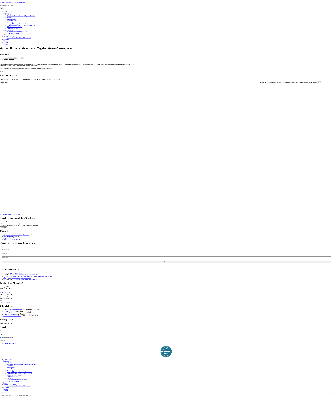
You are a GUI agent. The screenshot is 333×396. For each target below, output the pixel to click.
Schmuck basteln (11, 19)
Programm (6, 13)
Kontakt (5, 44)
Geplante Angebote (12, 28)
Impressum (28, 395)
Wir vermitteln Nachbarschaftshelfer (17, 31)
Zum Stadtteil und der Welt (10, 239)
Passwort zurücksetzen (9, 343)
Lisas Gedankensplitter (9, 236)
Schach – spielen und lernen (14, 27)
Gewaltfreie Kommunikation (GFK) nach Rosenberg (21, 16)
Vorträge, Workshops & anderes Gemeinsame (19, 24)
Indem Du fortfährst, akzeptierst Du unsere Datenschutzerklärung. (20, 225)
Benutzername (4, 331)
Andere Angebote (8, 30)
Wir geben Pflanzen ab (13, 33)
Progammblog (7, 238)
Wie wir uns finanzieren (9, 36)
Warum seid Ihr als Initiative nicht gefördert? (19, 38)
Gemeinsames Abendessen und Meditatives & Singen (21, 25)
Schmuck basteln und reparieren (12, 316)
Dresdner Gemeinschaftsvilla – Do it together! (12, 2)
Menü (2, 8)
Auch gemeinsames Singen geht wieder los (26, 274)
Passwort (2, 334)
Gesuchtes (6, 39)
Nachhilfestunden (12, 20)
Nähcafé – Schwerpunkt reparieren (13, 309)
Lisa (4, 278)
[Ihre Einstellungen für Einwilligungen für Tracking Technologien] (330, 393)
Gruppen (9, 14)
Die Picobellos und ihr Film (44, 276)
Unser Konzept (7, 11)
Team (5, 34)
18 (2, 296)
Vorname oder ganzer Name (7, 222)
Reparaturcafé (11, 22)
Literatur (5, 41)
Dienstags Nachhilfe (9, 311)
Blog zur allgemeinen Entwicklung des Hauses (16, 235)
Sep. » (9, 302)
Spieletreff (10, 17)
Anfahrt (5, 42)
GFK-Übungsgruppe (9, 314)
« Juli (1, 302)
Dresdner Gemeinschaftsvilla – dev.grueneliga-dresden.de (19, 276)
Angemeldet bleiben (7, 337)
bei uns (17, 59)
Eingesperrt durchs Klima (16, 273)
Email (1, 223)
